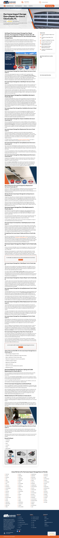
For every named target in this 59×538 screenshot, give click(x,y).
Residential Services (10, 5)
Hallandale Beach (33, 474)
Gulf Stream (45, 491)
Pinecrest (19, 474)
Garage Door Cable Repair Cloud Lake (48, 40)
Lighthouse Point (33, 478)
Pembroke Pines (20, 486)
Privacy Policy (21, 518)
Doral (6, 483)
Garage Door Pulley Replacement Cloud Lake (47, 50)
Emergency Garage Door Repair (23, 139)
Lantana (45, 477)
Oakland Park (33, 475)
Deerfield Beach (20, 502)
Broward (7, 475)
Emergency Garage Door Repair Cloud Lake (48, 35)
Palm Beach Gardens (34, 500)
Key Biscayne (7, 486)
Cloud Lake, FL (47, 525)
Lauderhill (19, 505)
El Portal (7, 500)
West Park (32, 488)
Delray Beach (33, 497)
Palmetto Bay (20, 475)
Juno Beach (45, 497)
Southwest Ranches (34, 486)
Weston (19, 497)
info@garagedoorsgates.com (49, 522)
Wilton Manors (33, 477)
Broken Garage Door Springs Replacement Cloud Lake (46, 44)
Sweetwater (7, 491)
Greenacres (33, 502)
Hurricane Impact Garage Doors (16, 8)
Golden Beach (7, 502)
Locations (20, 525)
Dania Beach (33, 483)
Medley (7, 506)
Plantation (19, 494)
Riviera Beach (46, 474)
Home (4, 8)
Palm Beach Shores (46, 488)
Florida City (7, 492)
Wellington (32, 503)
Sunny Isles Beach (8, 488)
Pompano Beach (20, 491)
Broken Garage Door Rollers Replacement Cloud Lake (46, 47)
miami (6, 478)
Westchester (20, 480)
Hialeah (7, 480)
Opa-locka (7, 494)
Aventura (7, 489)
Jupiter (32, 506)
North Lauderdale (20, 506)
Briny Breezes (46, 492)
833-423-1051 (46, 518)
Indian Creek (7, 505)
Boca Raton (33, 494)
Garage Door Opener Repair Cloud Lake (47, 38)
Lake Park (45, 483)
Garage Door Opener (22, 522)
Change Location (26, 2)
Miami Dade (7, 474)
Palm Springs (46, 475)
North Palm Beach (46, 478)
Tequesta (45, 480)
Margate (19, 500)
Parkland (32, 480)
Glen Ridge (45, 502)
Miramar (19, 488)
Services (25, 5)
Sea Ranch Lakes (33, 489)
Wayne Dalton (34, 527)
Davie (19, 492)
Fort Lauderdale (20, 483)
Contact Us (31, 5)
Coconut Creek (20, 503)
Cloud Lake (8, 8)
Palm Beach (7, 477)
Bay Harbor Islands (8, 497)
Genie (33, 522)
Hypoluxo (45, 489)
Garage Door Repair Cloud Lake (47, 41)
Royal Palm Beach (33, 505)
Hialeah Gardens (8, 503)
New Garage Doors (18, 5)
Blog (19, 527)
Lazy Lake (32, 491)
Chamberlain (34, 520)
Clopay (33, 525)
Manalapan (45, 494)
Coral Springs (20, 489)
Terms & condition (21, 520)
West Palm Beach (33, 492)
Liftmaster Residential (35, 518)
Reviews (53, 533)
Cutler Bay (19, 477)
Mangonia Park (46, 486)
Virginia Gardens (20, 478)
